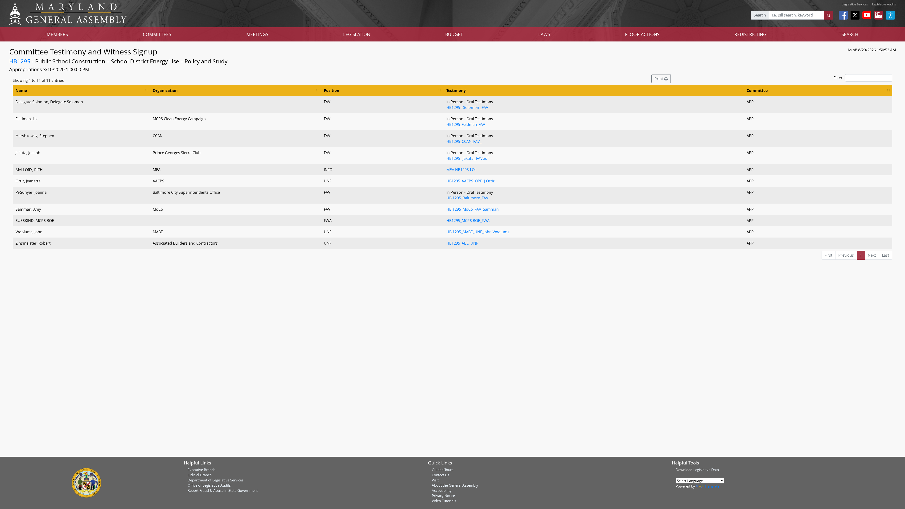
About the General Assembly (455, 485)
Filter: (838, 77)
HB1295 (19, 61)
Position (331, 90)
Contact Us (440, 474)
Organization (165, 90)
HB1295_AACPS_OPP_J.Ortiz (470, 181)
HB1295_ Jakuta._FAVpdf (467, 158)
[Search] (828, 15)
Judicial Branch (200, 474)
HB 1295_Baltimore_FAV (467, 198)
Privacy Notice (443, 495)
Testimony (456, 90)
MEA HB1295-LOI (461, 169)
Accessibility (442, 490)
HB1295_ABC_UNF (462, 243)
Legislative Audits (884, 4)
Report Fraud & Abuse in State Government (223, 490)
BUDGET (454, 34)
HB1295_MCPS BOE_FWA (468, 220)
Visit (435, 480)
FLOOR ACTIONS (642, 34)
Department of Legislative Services (215, 480)
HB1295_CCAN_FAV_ (463, 141)
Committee (757, 90)
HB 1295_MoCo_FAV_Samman (472, 209)
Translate (712, 486)
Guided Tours (442, 469)
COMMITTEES (157, 34)
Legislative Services (855, 4)
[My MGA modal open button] (877, 15)
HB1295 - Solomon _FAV (467, 107)
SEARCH (850, 34)
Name (21, 90)
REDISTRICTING (750, 34)
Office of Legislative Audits (209, 485)
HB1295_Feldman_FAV (465, 124)
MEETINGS (257, 34)
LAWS (544, 34)
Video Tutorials (444, 500)
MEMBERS (57, 34)
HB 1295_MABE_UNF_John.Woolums (477, 231)
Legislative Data (706, 469)
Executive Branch (201, 469)
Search (760, 15)
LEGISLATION (356, 34)
